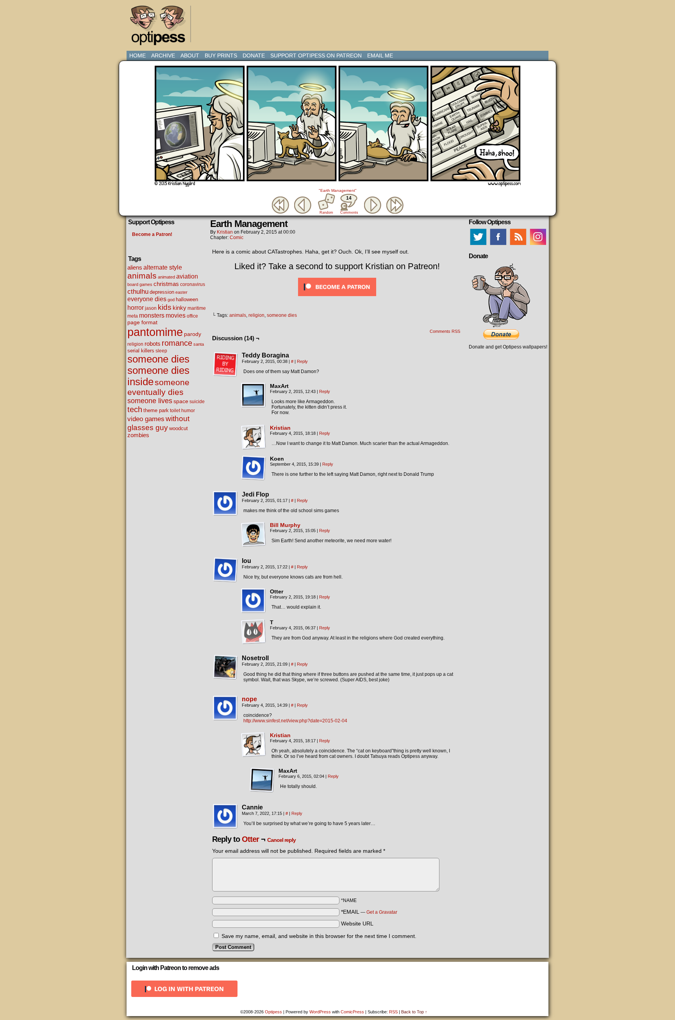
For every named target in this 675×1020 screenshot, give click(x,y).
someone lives (149, 401)
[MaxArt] (253, 395)
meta (132, 316)
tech (134, 409)
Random (326, 212)
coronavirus (192, 284)
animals (142, 275)
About (189, 55)
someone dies (158, 359)
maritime (197, 308)
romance (177, 343)
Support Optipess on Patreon (316, 55)
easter (181, 292)
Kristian (225, 232)
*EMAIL (369, 912)
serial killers (140, 351)
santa (198, 344)
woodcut (178, 428)
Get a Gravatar (381, 912)
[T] (253, 631)
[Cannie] (225, 816)
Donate (254, 55)
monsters (151, 315)
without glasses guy (158, 423)
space (180, 401)
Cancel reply (281, 840)
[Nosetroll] (225, 667)
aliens (134, 267)
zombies (138, 435)
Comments (348, 204)
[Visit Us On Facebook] (498, 245)
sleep (161, 351)
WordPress (320, 1011)
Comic (236, 237)
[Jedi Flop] (225, 503)
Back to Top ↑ (414, 1011)
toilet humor (182, 410)
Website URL (357, 923)
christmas (166, 283)
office (192, 316)
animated (166, 277)
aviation (187, 276)
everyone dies (146, 299)
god (171, 299)
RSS (393, 1011)
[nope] (225, 719)
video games (145, 419)
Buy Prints (221, 55)
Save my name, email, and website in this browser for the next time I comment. (318, 936)
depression (162, 292)
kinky (179, 307)
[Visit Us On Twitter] (478, 245)
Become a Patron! (152, 234)
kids (164, 307)
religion (135, 344)
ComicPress (352, 1011)
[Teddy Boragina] (225, 364)
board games (139, 284)
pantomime (155, 331)
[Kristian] (253, 448)
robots (153, 344)
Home (137, 55)
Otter (250, 839)
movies (176, 315)
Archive (163, 55)
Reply (302, 361)
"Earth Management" (338, 190)
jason (151, 308)
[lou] (225, 569)
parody (192, 334)
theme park (156, 410)
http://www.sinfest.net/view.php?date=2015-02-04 (295, 720)
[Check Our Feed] (518, 245)
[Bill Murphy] (253, 545)
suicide (197, 401)
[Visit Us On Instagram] (538, 245)
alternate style (162, 267)
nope (249, 699)
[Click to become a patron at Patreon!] (337, 298)
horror (135, 307)
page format (142, 322)
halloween (187, 299)
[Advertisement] (339, 21)
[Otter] (253, 600)
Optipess (162, 27)
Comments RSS (445, 331)
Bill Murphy (285, 525)
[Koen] (253, 468)
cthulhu (137, 291)
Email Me (380, 55)
